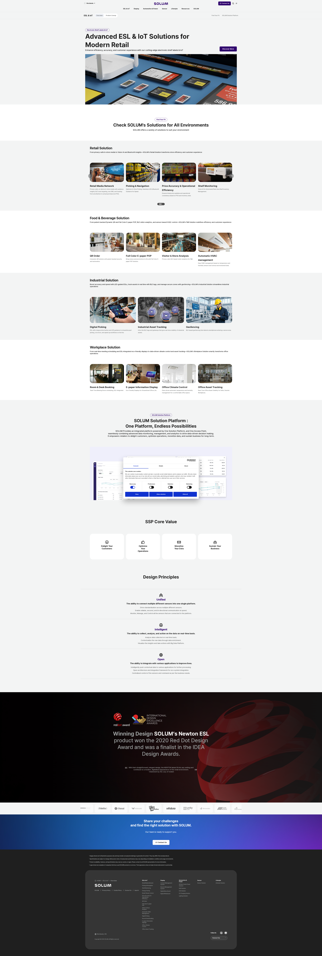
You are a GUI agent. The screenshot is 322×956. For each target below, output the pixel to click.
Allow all (185, 494)
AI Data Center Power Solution (184, 885)
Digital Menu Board (165, 891)
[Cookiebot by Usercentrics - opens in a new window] (189, 460)
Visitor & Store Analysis (146, 908)
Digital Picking (145, 916)
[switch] (151, 487)
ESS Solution (182, 891)
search (233, 3)
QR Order (144, 901)
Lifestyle (174, 9)
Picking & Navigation (147, 885)
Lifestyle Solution (220, 883)
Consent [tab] (135, 466)
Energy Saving (146, 890)
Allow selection (161, 494)
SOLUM (196, 9)
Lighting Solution (183, 896)
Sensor (164, 9)
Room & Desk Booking (147, 918)
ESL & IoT (126, 9)
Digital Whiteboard (165, 893)
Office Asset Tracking (148, 929)
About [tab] (186, 466)
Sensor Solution (201, 883)
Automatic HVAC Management (146, 912)
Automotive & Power (150, 9)
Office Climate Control (146, 925)
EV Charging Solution (184, 893)
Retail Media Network (147, 883)
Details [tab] (161, 466)
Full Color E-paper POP (147, 904)
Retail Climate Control (148, 893)
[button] (231, 176)
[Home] (161, 4)
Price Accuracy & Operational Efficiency (146, 897)
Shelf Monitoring (146, 888)
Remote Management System (166, 887)
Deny (136, 494)
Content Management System (166, 883)
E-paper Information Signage (147, 921)
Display (136, 9)
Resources (186, 9)
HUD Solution (182, 888)
